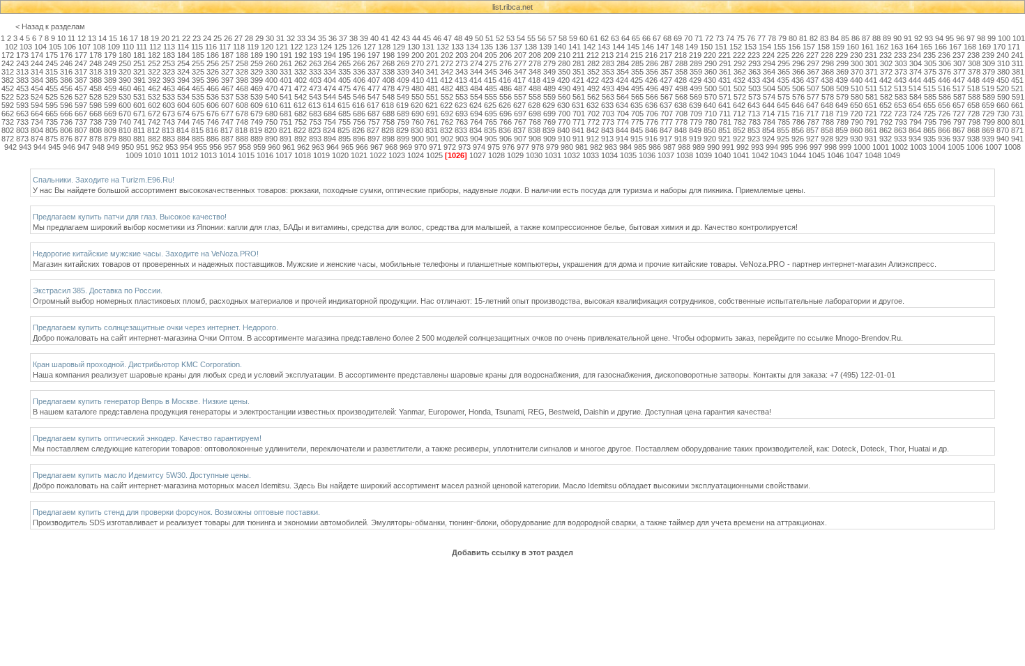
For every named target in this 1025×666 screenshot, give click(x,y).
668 (95, 113)
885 (198, 138)
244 (37, 63)
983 (611, 147)
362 (740, 72)
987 (669, 147)
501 (725, 88)
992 (742, 147)
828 (387, 130)
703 (608, 113)
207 (520, 55)
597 (81, 105)
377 (959, 72)
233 (900, 55)
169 (984, 46)
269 (403, 63)
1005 (956, 147)
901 (432, 138)
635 (636, 105)
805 (51, 130)
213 (607, 55)
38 (353, 38)
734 (37, 122)
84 (834, 38)
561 (578, 97)
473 (315, 88)
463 (168, 88)
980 (567, 147)
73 (719, 38)
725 (929, 113)
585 (930, 97)
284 (622, 63)
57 (552, 38)
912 (592, 138)
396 (212, 80)
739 (110, 122)
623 (461, 105)
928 (827, 138)
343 (461, 72)
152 (735, 46)
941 (1017, 138)
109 (113, 46)
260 (271, 63)
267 (373, 63)
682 (300, 113)
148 (677, 46)
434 (768, 80)
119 (253, 46)
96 (960, 38)
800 (1003, 122)
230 (856, 55)
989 (698, 147)
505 (783, 88)
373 (901, 72)
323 (168, 72)
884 (183, 138)
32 (291, 38)
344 (476, 72)
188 (242, 55)
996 (801, 147)
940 (1002, 138)
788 (827, 122)
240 (1002, 55)
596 (66, 105)
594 (37, 105)
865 (929, 130)
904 (476, 138)
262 (300, 63)
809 (110, 130)
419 (548, 80)
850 (710, 130)
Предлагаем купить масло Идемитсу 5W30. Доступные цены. (142, 475)
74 (730, 38)
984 (625, 147)
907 (520, 138)
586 (945, 97)
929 (841, 138)
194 (330, 55)
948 (98, 147)
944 (39, 147)
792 (886, 122)
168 (970, 46)
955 (201, 147)
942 (10, 147)
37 (343, 38)
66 (646, 38)
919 (695, 138)
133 (457, 46)
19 (155, 38)
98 (981, 38)
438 (827, 80)
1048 (873, 155)
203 (461, 55)
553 (461, 97)
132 (442, 46)
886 (212, 138)
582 (886, 97)
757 (373, 122)
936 (944, 138)
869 (988, 130)
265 (344, 63)
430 (710, 80)
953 (171, 147)
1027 (477, 155)
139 (545, 46)
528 (95, 97)
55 (531, 38)
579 (842, 97)
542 (300, 97)
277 (520, 63)
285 (637, 63)
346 (505, 72)
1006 (974, 147)
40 (374, 38)
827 (373, 130)
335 (344, 72)
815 (197, 130)
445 (929, 80)
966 (362, 147)
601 (139, 105)
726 (944, 113)
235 (929, 55)
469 (256, 88)
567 (666, 97)
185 (198, 55)
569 (696, 97)
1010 (152, 155)
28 (249, 38)
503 (754, 88)
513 (900, 88)
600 (125, 105)
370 (857, 72)
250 (125, 63)
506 (798, 88)
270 (417, 63)
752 (300, 122)
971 (435, 147)
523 (22, 97)
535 (198, 97)
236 (944, 55)
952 (157, 147)
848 (680, 130)
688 (388, 113)
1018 (302, 155)
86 (855, 38)
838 (534, 130)
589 (988, 97)
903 (461, 138)
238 (973, 55)
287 (666, 63)
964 (332, 147)
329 (256, 72)
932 (885, 138)
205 (491, 55)
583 (901, 97)
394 (183, 80)
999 (845, 147)
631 (578, 105)
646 (797, 105)
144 (618, 46)
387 (81, 80)
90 (897, 38)
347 (520, 72)
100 (1004, 38)
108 (99, 46)
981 (581, 147)
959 (259, 147)
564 (622, 97)
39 (364, 38)
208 (535, 55)
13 (92, 38)
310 (1003, 63)
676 (212, 113)
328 (242, 72)
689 (403, 113)
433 (753, 80)
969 (406, 147)
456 (66, 88)
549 (403, 97)
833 (461, 130)
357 (666, 72)
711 (725, 113)
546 (359, 97)
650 (856, 105)
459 (110, 88)
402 (300, 80)
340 (417, 72)
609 (256, 105)
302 (886, 63)
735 (51, 122)
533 (168, 97)
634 (622, 105)
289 (696, 63)
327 (227, 72)
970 (420, 147)
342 (447, 72)
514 (915, 88)
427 (666, 80)
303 (901, 63)
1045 (816, 155)
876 (66, 138)
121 (281, 46)
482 (447, 88)
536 (212, 97)
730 (1002, 113)
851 (724, 130)
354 (622, 72)
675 (198, 113)
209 (549, 55)
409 (403, 80)
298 (827, 63)
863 (900, 130)
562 (593, 97)
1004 (937, 147)
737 (81, 122)
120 (267, 46)
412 (446, 80)
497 (666, 88)
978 (537, 147)
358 (681, 72)
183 (168, 55)
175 (51, 55)
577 (813, 97)
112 (155, 46)
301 (871, 63)
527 (81, 97)
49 (468, 38)
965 (347, 147)
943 (25, 147)
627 (519, 105)
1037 (666, 155)
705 (637, 113)
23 (196, 38)
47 (447, 38)
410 (417, 80)
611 (285, 105)
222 (739, 55)
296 (798, 63)
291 (725, 63)
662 (7, 113)
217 (666, 55)
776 (652, 122)
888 (242, 138)
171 (1014, 46)
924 (768, 138)
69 (678, 38)
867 (958, 130)
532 (154, 97)
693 (461, 113)
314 (37, 72)
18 (144, 38)
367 (813, 72)
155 (779, 46)
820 (270, 130)
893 (315, 138)
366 (798, 72)
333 (315, 72)
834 (475, 130)
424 (622, 80)
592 (7, 105)
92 (918, 38)
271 (432, 63)
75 (740, 38)
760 (417, 122)
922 (739, 138)
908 (535, 138)
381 (1018, 72)
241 (1017, 55)
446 (944, 80)
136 (501, 46)
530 (125, 97)
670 (125, 113)
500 (710, 88)
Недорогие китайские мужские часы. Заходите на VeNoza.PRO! (146, 253)
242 (7, 63)
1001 (880, 147)
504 (769, 88)
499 (696, 88)
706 (652, 113)
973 (464, 147)
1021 (359, 155)
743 (168, 122)
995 (786, 147)
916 (651, 138)
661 (1017, 105)
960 (274, 147)
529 (110, 97)
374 (915, 72)
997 (816, 147)
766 (505, 122)
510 (857, 88)
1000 (861, 147)
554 (476, 97)
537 (227, 97)
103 (26, 46)
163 (896, 46)
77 (761, 38)
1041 (741, 155)
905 (491, 138)
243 (22, 63)
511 (871, 88)
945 (54, 147)
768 (535, 122)
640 (710, 105)
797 (959, 122)
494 (622, 88)
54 (521, 38)
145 (633, 46)
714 (768, 113)
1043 (778, 155)
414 (475, 80)
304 (915, 63)
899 (403, 138)
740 (125, 122)
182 (154, 55)
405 (344, 80)
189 (256, 55)
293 (754, 63)
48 (458, 38)
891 (286, 138)
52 (500, 38)
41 (385, 38)
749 (256, 122)
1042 (760, 155)
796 (945, 122)
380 (1003, 72)
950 (127, 147)
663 (22, 113)
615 (343, 105)
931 (871, 138)
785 (783, 122)
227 (812, 55)
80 (793, 38)
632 (592, 105)
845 (636, 130)
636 (651, 105)
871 (1017, 130)
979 (552, 147)
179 (110, 55)
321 (139, 72)
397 (227, 80)
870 (1002, 130)
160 (852, 46)
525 (51, 97)
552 (447, 97)
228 (827, 55)
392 (154, 80)
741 (139, 122)
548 (388, 97)
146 (647, 46)
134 (472, 46)
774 (622, 122)
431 (724, 80)
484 (476, 88)
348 (535, 72)
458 (95, 88)
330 (271, 72)
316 (66, 72)
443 (900, 80)
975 (493, 147)
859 (841, 130)
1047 (854, 155)
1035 (628, 155)
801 (1018, 122)
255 (198, 63)
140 (560, 46)
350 (564, 72)
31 (280, 38)
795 (930, 122)
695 (491, 113)
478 (388, 88)
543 (315, 97)
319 (110, 72)
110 (128, 46)
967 (376, 147)
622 (446, 105)
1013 (208, 155)
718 (827, 113)
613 (314, 105)
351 (578, 72)
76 (751, 38)
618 (387, 105)
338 (388, 72)
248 (95, 63)
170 (999, 46)
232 (885, 55)
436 (797, 80)
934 (915, 138)
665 (51, 113)
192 (300, 55)
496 (652, 88)
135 (486, 46)
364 (769, 72)
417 (519, 80)
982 (596, 147)
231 (871, 55)
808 (95, 130)
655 (929, 105)
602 (154, 105)
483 (461, 88)
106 (69, 46)
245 (51, 63)
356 (652, 72)
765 (491, 122)
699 (549, 113)
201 (432, 55)
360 (710, 72)
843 (607, 130)
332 (300, 72)
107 (84, 46)
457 (81, 88)
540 (271, 97)
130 (413, 46)
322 (154, 72)
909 (549, 138)
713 (753, 113)
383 (22, 80)
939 (988, 138)
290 (710, 63)
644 (768, 105)
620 (417, 105)
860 (856, 130)
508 (827, 88)
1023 (396, 155)
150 (706, 46)
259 (256, 63)
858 (827, 130)
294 (769, 63)
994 (772, 147)
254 (183, 63)
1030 (534, 155)
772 (593, 122)
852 (739, 130)
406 (359, 80)
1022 (378, 155)
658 (973, 105)
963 (318, 147)
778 (681, 122)
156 (794, 46)
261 (286, 63)
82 (814, 38)
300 (857, 63)
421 (578, 80)
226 (797, 55)
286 (652, 63)
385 (51, 80)
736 (66, 122)
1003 (918, 147)
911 (578, 138)
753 (315, 122)
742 (154, 122)
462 (154, 88)
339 (403, 72)
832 (446, 130)
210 (564, 55)
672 (154, 113)
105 (55, 46)
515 (929, 88)
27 (238, 38)
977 (523, 147)
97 (970, 38)
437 (812, 80)
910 (564, 138)
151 (721, 46)
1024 (415, 155)
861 (871, 130)
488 (535, 88)
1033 (590, 155)
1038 (684, 155)
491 (578, 88)
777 (666, 122)
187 (227, 55)
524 (37, 97)
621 (431, 105)
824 (329, 130)
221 (724, 55)
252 (154, 63)
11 (71, 38)
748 (242, 122)
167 (955, 46)
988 (684, 147)
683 (315, 113)
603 (168, 105)
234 (915, 55)
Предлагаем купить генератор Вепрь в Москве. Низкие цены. (141, 401)
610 (271, 105)
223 (753, 55)
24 (207, 38)
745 (198, 122)
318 (95, 72)
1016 (265, 155)
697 (520, 113)
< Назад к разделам (50, 26)
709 (696, 113)
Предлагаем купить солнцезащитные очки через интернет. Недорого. (155, 327)
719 (841, 113)
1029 (515, 155)
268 (388, 63)
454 (37, 88)
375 (930, 72)
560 (564, 97)
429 (695, 80)
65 (636, 38)
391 (139, 80)
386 (66, 80)
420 (563, 80)
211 (578, 55)
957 (230, 147)
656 (944, 105)
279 (549, 63)
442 (885, 80)
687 (373, 113)
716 (797, 113)
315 (51, 72)
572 (740, 97)
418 (534, 80)
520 (1002, 88)
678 (242, 113)
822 (300, 130)
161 (867, 46)
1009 (134, 155)
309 (988, 63)
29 (259, 38)
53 (510, 38)
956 (215, 147)
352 (593, 72)
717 (812, 113)
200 (417, 55)
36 (332, 38)
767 (520, 122)
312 (7, 72)
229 (841, 55)
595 (51, 105)
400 (271, 80)
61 (594, 38)
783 (754, 122)
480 (417, 88)
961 (288, 147)
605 (198, 105)
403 (315, 80)
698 (535, 113)
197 (373, 55)
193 (315, 55)
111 (141, 46)
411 (432, 80)
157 (809, 46)
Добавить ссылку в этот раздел (512, 552)
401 (286, 80)
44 (416, 38)
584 (915, 97)
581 (871, 97)
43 (406, 38)
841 (578, 130)
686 (359, 113)
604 (183, 105)
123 (311, 46)
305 (930, 63)
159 (838, 46)
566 (652, 97)
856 (797, 130)
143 (604, 46)
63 (615, 38)
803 (22, 130)
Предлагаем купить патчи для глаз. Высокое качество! (130, 216)
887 (227, 138)
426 (651, 80)
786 (798, 122)
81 (803, 38)
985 (640, 147)
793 (901, 122)
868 (973, 130)
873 (22, 138)
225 (783, 55)
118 (239, 46)
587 (959, 97)
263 (315, 63)
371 (871, 72)
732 (7, 122)
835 (490, 130)
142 (589, 46)
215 (636, 55)
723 (900, 113)
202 (447, 55)
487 (520, 88)
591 (1018, 97)
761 (432, 122)
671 (139, 113)
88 (876, 38)
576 (798, 97)
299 (842, 63)
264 (330, 63)
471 (286, 88)
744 (183, 122)
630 (563, 105)
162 (882, 46)
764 (476, 122)
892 (300, 138)
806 (66, 130)
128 (384, 46)
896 (359, 138)
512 (885, 88)
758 (388, 122)
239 (988, 55)
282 (593, 63)
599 (110, 105)
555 (491, 97)
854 (768, 130)
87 (866, 38)
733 (22, 122)
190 (271, 55)
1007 (993, 147)
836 (505, 130)
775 (637, 122)
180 (125, 55)
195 (344, 55)
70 (688, 38)
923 (753, 138)
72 (709, 38)
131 (428, 46)
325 (198, 72)
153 (750, 46)
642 (739, 105)
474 (330, 88)
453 (22, 88)
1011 (171, 155)
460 (125, 88)
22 (186, 38)
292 (740, 63)
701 (578, 113)
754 (330, 122)
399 (256, 80)
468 (242, 88)
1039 (703, 155)
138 (530, 46)
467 (227, 88)
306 (945, 63)
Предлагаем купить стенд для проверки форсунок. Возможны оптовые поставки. (176, 512)
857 (812, 130)
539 (256, 97)
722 (885, 113)
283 (608, 63)
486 (505, 88)
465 (198, 88)
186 (212, 55)
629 (548, 105)
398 (242, 80)
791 (871, 122)
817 (226, 130)
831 (431, 130)
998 (830, 147)
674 (183, 113)
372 (886, 72)
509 (842, 88)
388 (95, 80)
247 (81, 63)
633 (607, 105)
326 (212, 72)
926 (797, 138)
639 (695, 105)
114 (183, 46)
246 (66, 63)
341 (432, 72)
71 (698, 38)
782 (740, 122)
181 (139, 55)
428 (680, 80)
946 (69, 147)
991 (728, 147)
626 (505, 105)
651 (871, 105)
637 (666, 105)
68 (667, 38)
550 (417, 97)
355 (637, 72)
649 (841, 105)
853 (753, 130)
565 (637, 97)
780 (710, 122)
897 (373, 138)
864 (915, 130)
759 (403, 122)
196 (359, 55)
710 (710, 113)
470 (271, 88)
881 (139, 138)
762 (447, 122)
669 (110, 113)
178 (95, 55)
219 (695, 55)
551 (432, 97)
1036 (647, 155)
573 (754, 97)
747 (227, 122)
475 (344, 88)
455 (51, 88)
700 (564, 113)
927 (812, 138)
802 (7, 130)
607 (227, 105)
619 (402, 105)
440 (856, 80)
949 (113, 147)
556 (505, 97)
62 (604, 38)
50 (479, 38)
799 (988, 122)
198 (388, 55)
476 (359, 88)
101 (1018, 38)
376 (945, 72)
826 (358, 130)
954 (186, 147)
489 (549, 88)
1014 (227, 155)
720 (856, 113)
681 (286, 113)
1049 (891, 155)
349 (549, 72)
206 (505, 55)
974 (479, 147)
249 (110, 63)
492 (593, 88)
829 (402, 130)
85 (845, 38)
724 (915, 113)
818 (241, 130)
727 (958, 113)
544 (330, 97)
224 (768, 55)
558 (535, 97)
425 (636, 80)
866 (944, 130)
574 (769, 97)
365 (783, 72)
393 (168, 80)
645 (783, 105)
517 (958, 88)
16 (123, 38)
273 (461, 63)
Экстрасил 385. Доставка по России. (97, 290)
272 (447, 63)
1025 (434, 155)
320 (125, 72)
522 (7, 97)
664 (37, 113)
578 (827, 97)
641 (724, 105)
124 (325, 46)
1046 (835, 155)
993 (757, 147)
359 (696, 72)
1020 (340, 155)
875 (51, 138)
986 (654, 147)
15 (113, 38)
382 (7, 80)
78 (772, 38)
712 (739, 113)
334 (330, 72)
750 (271, 122)
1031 (553, 155)
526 (66, 97)
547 (373, 97)
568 (681, 97)
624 (475, 105)
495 (637, 88)
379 (988, 72)
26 (228, 38)
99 (991, 38)
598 (95, 105)
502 (740, 88)
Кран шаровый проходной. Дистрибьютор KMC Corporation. (137, 364)
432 (739, 80)
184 (183, 55)
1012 (189, 155)
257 (227, 63)
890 (271, 138)
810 (125, 130)
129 (399, 46)
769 (549, 122)
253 (168, 63)
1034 (609, 155)
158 (823, 46)
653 (900, 105)
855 (783, 130)
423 (607, 80)
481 (432, 88)
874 (37, 138)
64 (625, 38)
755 (344, 122)
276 (505, 63)
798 (974, 122)
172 (7, 55)
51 (489, 38)
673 (168, 113)
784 (769, 122)
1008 (1012, 147)
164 (911, 46)
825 (343, 130)
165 (926, 46)
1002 (899, 147)
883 (168, 138)
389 (110, 80)
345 (491, 72)
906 (505, 138)
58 (563, 38)
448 (973, 80)
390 (125, 80)
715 (783, 113)
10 (61, 38)
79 (782, 38)
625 (490, 105)
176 (66, 55)
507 (813, 88)
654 (915, 105)
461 (139, 88)
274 (476, 63)
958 (244, 147)
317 (81, 72)
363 (754, 72)
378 (974, 72)
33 (301, 38)
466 (212, 88)
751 (286, 122)
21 (176, 38)
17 (134, 38)
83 (824, 38)
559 (549, 97)
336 (359, 72)
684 (330, 113)
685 (344, 113)
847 (666, 130)
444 (915, 80)
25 (217, 38)
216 (651, 55)
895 (344, 138)
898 (388, 138)
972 (449, 147)
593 (22, 105)
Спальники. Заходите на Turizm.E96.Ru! (103, 180)
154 (765, 46)
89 (887, 38)
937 (958, 138)
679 (256, 113)
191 (286, 55)
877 (81, 138)
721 (871, 113)
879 (110, 138)
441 (871, 80)
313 (22, 72)
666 (66, 113)
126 (355, 46)
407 (373, 80)
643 (753, 105)
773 (608, 122)
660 (1002, 105)
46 (437, 38)
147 (662, 46)
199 (403, 55)
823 (314, 130)
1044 (797, 155)
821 (285, 130)
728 (973, 113)
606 (212, 105)
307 (959, 63)
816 (212, 130)
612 (300, 105)
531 (139, 97)
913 (607, 138)
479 (403, 88)
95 (950, 38)
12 (81, 38)
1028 (496, 155)
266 (359, 63)
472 (300, 88)
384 (37, 80)
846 (651, 130)
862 (885, 130)
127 (369, 46)
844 (622, 130)
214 (622, 55)
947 (83, 147)
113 (169, 46)
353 (608, 72)
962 (303, 147)
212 (592, 55)
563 (608, 97)
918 (680, 138)
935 (929, 138)
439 (841, 80)
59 (573, 38)
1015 (246, 155)
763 (461, 122)
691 (432, 113)
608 (242, 105)
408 (388, 80)
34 (312, 38)
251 (139, 63)
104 (40, 46)
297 (813, 63)
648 (827, 105)
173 (22, 55)
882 (154, 138)
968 (391, 147)
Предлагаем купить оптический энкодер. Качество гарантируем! (147, 438)
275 (491, 63)
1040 (722, 155)
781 (725, 122)
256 (212, 63)
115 (197, 46)
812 (153, 130)
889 (256, 138)
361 (725, 72)
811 (139, 130)
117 (225, 46)
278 (535, 63)
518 (973, 88)
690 (417, 113)
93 (929, 38)
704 (622, 113)
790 (857, 122)
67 (657, 38)
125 (340, 46)
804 (37, 130)
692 (447, 113)
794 (915, 122)
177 (81, 55)
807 (81, 130)
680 (271, 113)
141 (574, 46)
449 (988, 80)
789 (842, 122)
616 (358, 105)
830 (417, 130)
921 (724, 138)
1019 (321, 155)
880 (125, 138)
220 (710, 55)
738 (95, 122)
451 (1017, 80)
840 (563, 130)
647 (812, 105)
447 (958, 80)
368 (827, 72)
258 (242, 63)
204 (476, 55)
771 (578, 122)
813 (168, 130)
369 (842, 72)
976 (508, 147)
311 (1018, 63)
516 (944, 88)
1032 (571, 155)
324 (183, 72)
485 (491, 88)
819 (256, 130)
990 (713, 147)
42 (395, 38)
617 (373, 105)
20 (165, 38)
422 (592, 80)
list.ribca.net (512, 7)
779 (696, 122)
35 (322, 38)
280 (564, 63)
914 (622, 138)
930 (856, 138)
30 (270, 38)
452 (7, 88)
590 (1003, 97)
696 (505, 113)
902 (447, 138)
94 (939, 38)
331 (286, 72)
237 (958, 55)
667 (81, 113)
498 (681, 88)
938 (973, 138)
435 (783, 80)
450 (1002, 80)
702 (593, 113)
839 (548, 130)
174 (37, 55)
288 (681, 63)
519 (988, 88)
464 (183, 88)
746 (212, 122)
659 (988, 105)
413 (461, 80)
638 (680, 105)
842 (592, 130)
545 (344, 97)
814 (182, 130)
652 (885, 105)
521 (1017, 88)
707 (666, 113)
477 (373, 88)
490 (564, 88)
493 (608, 88)
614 (329, 105)
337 (373, 72)
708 (681, 113)
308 (974, 63)
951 (142, 147)
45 (427, 38)
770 (564, 122)
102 (11, 46)
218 (680, 55)
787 (813, 122)
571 (725, 97)
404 (330, 80)
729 (988, 113)
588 (974, 97)
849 (695, 130)
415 (490, 80)
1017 (283, 155)
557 (520, 97)
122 (296, 46)
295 (783, 63)
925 (783, 138)
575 (783, 97)
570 (710, 97)
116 (211, 46)
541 (286, 97)
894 (330, 138)
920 (710, 138)
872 (7, 138)
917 (666, 138)
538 (242, 97)
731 (1017, 113)
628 (534, 105)
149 (691, 46)
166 (940, 46)
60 (583, 38)
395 (198, 80)
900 (417, 138)
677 (227, 113)
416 (505, 80)
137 (516, 46)
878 (95, 138)
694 (476, 113)
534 (183, 97)
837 (519, 130)
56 (542, 38)
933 (900, 138)
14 (102, 38)
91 (908, 38)
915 (636, 138)
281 (578, 63)
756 (359, 122)
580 (857, 97)
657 (958, 105)
